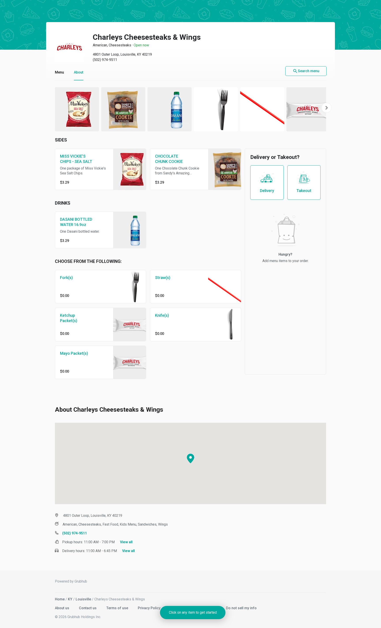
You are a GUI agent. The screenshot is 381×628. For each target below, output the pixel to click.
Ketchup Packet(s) (68, 318)
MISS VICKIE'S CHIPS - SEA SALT (76, 159)
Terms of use (117, 608)
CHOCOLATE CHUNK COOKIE (169, 159)
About (78, 72)
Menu (59, 72)
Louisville (83, 599)
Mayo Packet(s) (74, 353)
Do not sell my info (241, 608)
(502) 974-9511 (105, 60)
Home (60, 599)
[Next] (326, 108)
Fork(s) (66, 277)
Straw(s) (162, 277)
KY (70, 599)
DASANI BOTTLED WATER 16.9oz (76, 222)
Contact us (88, 608)
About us (62, 608)
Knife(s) (162, 315)
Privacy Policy (149, 608)
